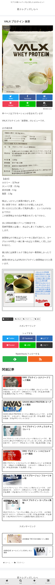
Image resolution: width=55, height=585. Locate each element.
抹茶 (38, 319)
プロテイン (9, 319)
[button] (49, 355)
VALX (19, 319)
